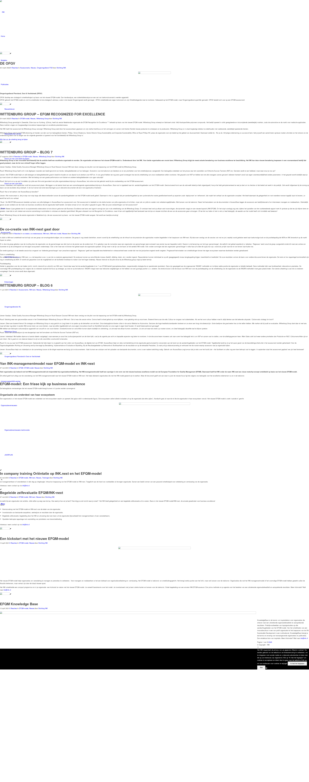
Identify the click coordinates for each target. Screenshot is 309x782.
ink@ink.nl (26, 485)
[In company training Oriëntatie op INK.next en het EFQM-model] (1, 470)
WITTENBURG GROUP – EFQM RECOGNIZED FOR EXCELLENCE (52, 114)
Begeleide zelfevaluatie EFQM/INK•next (31, 492)
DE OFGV (7, 63)
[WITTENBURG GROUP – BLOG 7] (5, 142)
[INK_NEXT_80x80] (5, 219)
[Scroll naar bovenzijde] (258, 647)
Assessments (25, 68)
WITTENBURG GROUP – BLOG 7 (26, 152)
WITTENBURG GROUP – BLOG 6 (26, 285)
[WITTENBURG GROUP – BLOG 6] (5, 275)
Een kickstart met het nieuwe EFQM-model (34, 538)
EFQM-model (24, 118)
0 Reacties (14, 68)
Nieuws (33, 68)
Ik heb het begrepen (297, 663)
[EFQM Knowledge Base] (5, 594)
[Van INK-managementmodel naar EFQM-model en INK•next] (5, 354)
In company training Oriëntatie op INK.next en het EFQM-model (51, 473)
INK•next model (55, 233)
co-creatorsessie (36, 233)
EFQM (21, 368)
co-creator (26, 233)
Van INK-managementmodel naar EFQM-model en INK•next (47, 363)
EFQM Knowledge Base (19, 603)
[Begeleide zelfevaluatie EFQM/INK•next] (1, 489)
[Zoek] (1, 479)
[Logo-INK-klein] (18, 12)
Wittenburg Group (42, 118)
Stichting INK (61, 68)
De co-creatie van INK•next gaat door (30, 229)
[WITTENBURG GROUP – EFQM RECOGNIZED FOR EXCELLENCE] (5, 104)
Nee (261, 667)
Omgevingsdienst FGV (45, 68)
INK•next (46, 233)
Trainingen (45, 478)
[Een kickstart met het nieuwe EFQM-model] (5, 529)
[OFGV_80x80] (5, 53)
